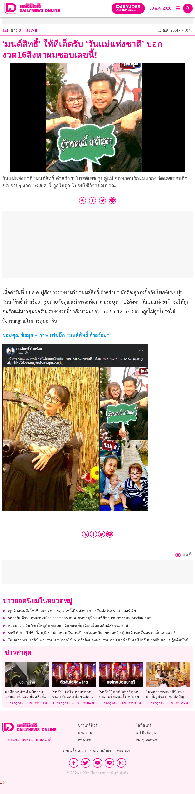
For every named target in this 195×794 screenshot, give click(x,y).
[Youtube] (97, 763)
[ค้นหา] (188, 8)
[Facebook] (93, 534)
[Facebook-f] (73, 763)
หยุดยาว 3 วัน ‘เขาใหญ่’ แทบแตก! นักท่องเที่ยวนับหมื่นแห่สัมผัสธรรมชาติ (68, 625)
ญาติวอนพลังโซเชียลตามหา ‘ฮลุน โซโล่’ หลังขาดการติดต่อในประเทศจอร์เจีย (72, 611)
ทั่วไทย (31, 30)
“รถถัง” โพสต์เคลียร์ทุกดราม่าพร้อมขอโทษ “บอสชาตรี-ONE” (119, 696)
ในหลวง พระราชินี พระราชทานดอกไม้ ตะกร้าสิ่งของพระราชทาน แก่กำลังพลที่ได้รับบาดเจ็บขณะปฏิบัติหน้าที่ (98, 640)
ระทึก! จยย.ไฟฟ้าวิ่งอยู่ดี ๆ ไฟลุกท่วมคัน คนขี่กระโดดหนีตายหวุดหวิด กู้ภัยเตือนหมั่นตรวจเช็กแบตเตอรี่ (92, 633)
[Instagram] (121, 763)
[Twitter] (101, 534)
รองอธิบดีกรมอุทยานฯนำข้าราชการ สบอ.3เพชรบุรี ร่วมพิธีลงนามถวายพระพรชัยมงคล (79, 618)
